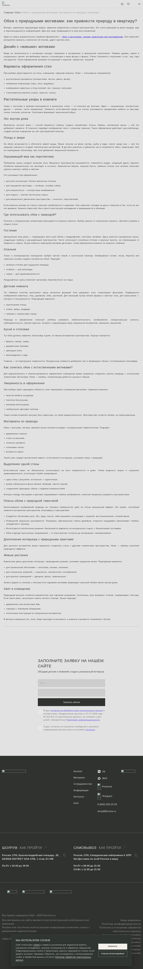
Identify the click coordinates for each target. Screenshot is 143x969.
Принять (112, 946)
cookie (36, 945)
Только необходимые (113, 954)
